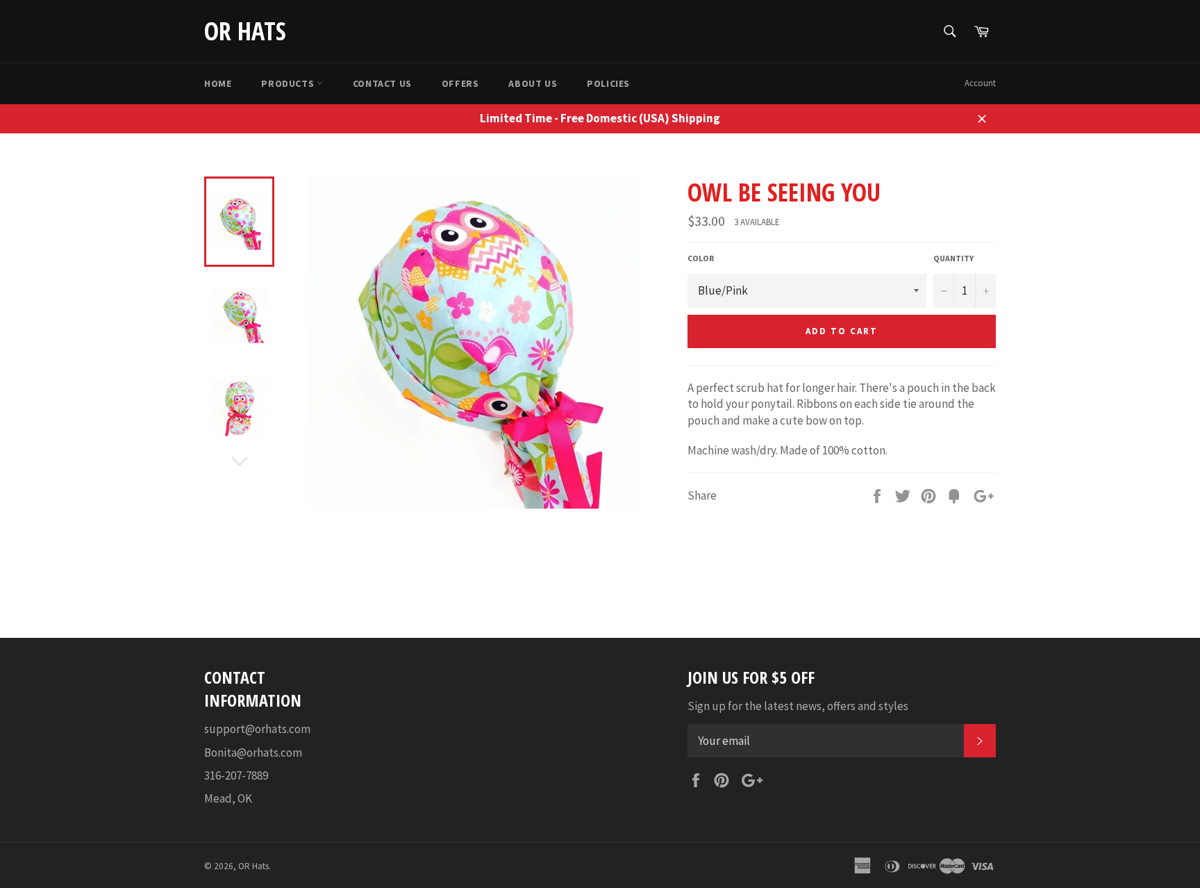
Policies (608, 83)
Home (217, 83)
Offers (460, 83)
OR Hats (245, 31)
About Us (532, 83)
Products (288, 83)
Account (980, 83)
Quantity (953, 258)
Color (701, 258)
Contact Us (382, 83)
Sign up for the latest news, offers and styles (798, 706)
